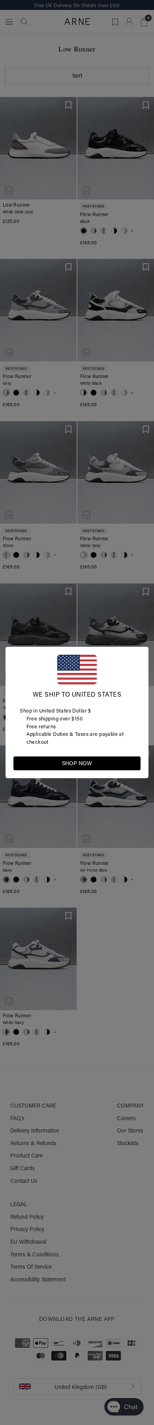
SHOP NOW (77, 763)
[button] (134, 762)
